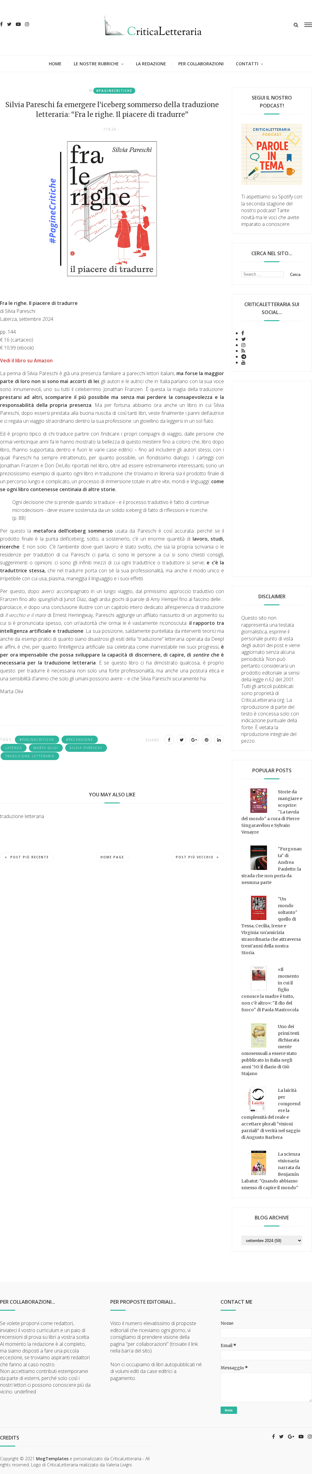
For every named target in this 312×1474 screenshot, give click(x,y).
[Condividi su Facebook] (169, 739)
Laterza (13, 748)
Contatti (247, 64)
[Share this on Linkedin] (219, 739)
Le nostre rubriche (96, 64)
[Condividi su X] (181, 739)
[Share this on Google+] (194, 739)
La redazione (151, 64)
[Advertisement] (272, 478)
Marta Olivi (46, 748)
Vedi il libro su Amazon (26, 360)
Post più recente (29, 857)
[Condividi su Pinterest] (206, 739)
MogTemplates (52, 1458)
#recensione (79, 739)
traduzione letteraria (30, 756)
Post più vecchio (195, 857)
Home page (112, 857)
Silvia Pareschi (86, 748)
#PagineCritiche (114, 91)
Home (55, 64)
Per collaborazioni (201, 64)
